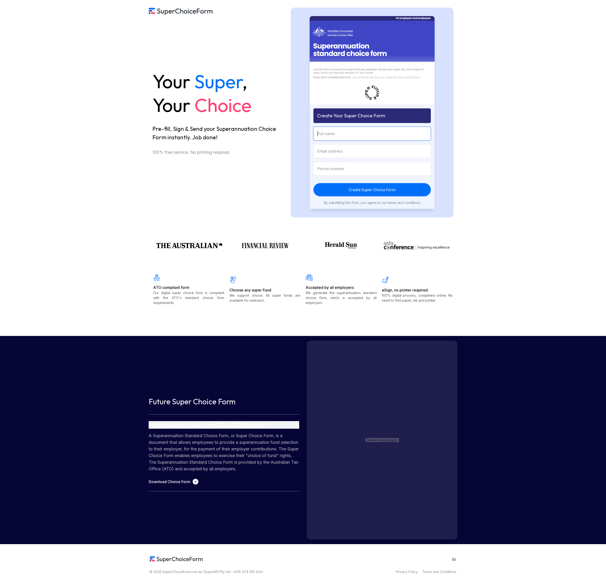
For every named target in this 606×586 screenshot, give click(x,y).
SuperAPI (212, 572)
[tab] (224, 452)
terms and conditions (404, 203)
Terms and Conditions (439, 572)
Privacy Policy (407, 572)
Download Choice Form (169, 481)
